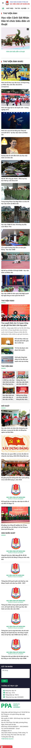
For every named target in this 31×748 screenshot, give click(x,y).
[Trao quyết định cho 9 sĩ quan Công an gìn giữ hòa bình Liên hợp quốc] (15, 312)
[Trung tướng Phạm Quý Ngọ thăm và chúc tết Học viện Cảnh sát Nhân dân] (15, 191)
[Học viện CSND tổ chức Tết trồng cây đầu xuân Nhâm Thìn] (15, 214)
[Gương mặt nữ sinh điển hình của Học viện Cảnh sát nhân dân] (15, 145)
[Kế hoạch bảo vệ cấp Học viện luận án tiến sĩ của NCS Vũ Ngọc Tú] (15, 491)
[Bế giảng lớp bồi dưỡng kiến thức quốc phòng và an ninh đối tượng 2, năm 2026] (15, 467)
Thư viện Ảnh (10, 13)
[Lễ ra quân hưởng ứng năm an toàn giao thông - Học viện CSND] (15, 237)
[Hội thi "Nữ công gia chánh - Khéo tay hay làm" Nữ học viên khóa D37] (15, 168)
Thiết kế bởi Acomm (7, 739)
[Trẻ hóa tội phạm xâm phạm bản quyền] (7, 350)
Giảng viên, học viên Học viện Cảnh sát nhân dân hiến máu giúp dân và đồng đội (22, 384)
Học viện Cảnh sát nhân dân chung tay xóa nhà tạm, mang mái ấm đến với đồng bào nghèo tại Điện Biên (14, 430)
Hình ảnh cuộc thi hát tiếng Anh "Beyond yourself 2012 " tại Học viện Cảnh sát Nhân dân (14, 132)
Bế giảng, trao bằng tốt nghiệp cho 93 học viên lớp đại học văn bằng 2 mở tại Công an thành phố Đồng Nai (14, 527)
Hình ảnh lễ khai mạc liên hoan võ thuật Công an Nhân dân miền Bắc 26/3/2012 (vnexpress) (15, 84)
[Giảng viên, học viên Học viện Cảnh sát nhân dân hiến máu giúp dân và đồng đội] (22, 374)
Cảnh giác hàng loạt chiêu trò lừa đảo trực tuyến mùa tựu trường (21, 359)
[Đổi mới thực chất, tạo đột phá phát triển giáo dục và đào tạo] (7, 341)
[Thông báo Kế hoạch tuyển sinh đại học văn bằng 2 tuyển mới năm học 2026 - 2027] (15, 571)
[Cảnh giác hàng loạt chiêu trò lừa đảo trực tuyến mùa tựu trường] (7, 359)
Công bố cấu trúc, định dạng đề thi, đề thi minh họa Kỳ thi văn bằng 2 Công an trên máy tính (15, 557)
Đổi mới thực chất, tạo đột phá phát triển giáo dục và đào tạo (22, 341)
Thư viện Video (7, 301)
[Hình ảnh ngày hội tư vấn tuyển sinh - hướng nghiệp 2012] (15, 97)
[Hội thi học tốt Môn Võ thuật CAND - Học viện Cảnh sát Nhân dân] (15, 260)
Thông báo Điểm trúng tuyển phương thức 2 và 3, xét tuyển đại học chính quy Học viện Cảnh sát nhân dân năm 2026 (14, 607)
